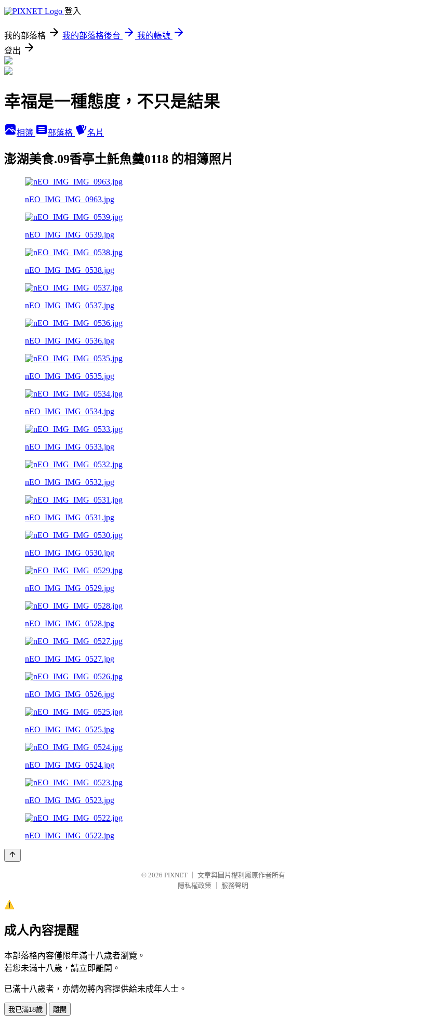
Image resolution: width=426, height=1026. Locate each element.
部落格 (61, 132)
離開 (59, 1010)
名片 (95, 132)
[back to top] (12, 855)
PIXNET (176, 875)
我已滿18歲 (25, 1010)
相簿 (26, 132)
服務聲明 (234, 885)
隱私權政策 (194, 885)
